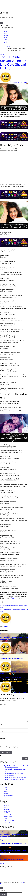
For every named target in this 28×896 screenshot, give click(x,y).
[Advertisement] (14, 168)
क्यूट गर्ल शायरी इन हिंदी (9, 602)
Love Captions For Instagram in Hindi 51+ (13, 658)
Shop (5, 818)
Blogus (22, 882)
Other (5, 787)
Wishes (6, 39)
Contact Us (7, 43)
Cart (5, 807)
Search (2, 756)
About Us (6, 41)
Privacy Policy (8, 816)
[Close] (1, 888)
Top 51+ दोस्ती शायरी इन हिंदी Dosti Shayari (15, 777)
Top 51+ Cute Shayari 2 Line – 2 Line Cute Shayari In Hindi (13, 62)
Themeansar (3, 884)
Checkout (6, 809)
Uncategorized (8, 795)
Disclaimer (7, 813)
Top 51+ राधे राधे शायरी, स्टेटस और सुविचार (14, 779)
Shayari (6, 33)
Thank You (7, 822)
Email (2, 731)
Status (6, 35)
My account (7, 815)
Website (2, 738)
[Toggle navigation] (1, 23)
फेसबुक (13, 598)
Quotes (6, 37)
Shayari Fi (4, 13)
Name (2, 724)
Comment (3, 704)
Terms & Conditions (10, 820)
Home (5, 31)
